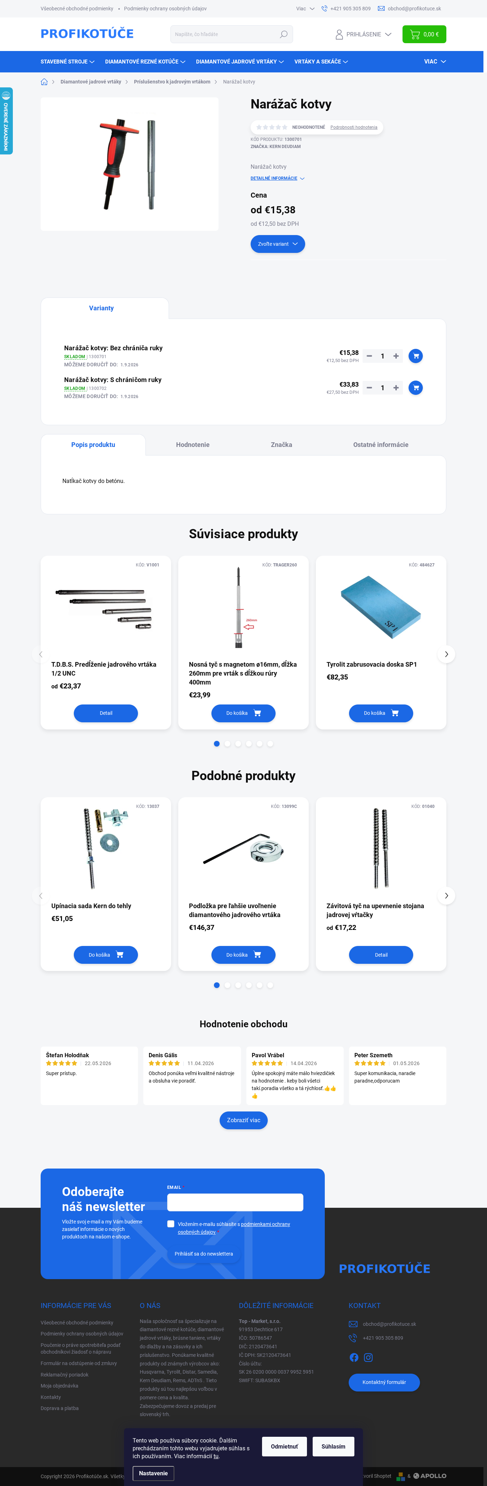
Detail (106, 713)
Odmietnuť (284, 1446)
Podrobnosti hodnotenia (354, 127)
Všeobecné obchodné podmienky (77, 8)
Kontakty (51, 1397)
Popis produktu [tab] (93, 444)
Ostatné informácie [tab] (381, 444)
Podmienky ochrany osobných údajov (165, 8)
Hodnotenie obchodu (244, 1024)
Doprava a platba (60, 1408)
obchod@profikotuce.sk (389, 1324)
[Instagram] (368, 1356)
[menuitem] (68, 61)
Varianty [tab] (101, 308)
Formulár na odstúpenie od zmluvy (79, 1363)
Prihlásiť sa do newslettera (204, 1254)
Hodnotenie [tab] (193, 444)
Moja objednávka (59, 1386)
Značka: (276, 146)
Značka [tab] (281, 444)
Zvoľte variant (273, 244)
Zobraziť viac (243, 1120)
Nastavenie (153, 1473)
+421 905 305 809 (383, 1338)
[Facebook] (354, 1356)
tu (216, 1456)
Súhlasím (333, 1446)
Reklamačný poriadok (64, 1375)
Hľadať (284, 34)
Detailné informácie (274, 178)
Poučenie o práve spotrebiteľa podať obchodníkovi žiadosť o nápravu (81, 1348)
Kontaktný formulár (384, 1382)
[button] (216, 744)
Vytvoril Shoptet (373, 1476)
